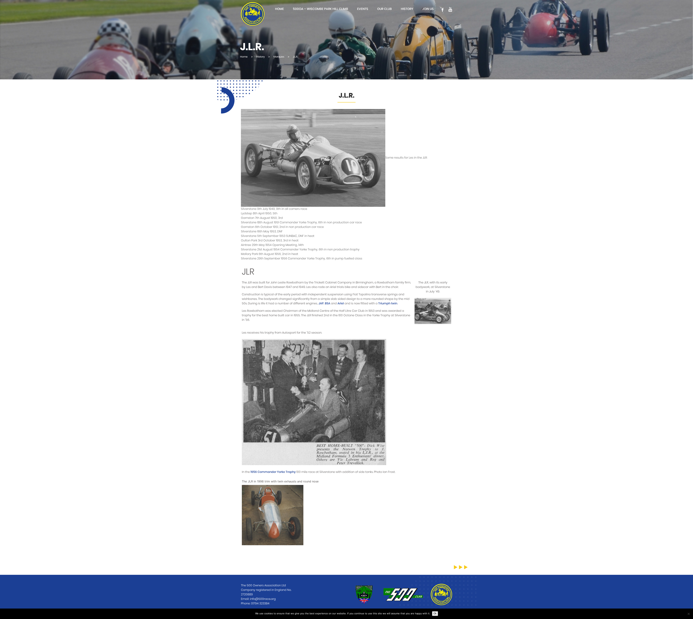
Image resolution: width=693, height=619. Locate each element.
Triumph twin (387, 303)
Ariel (340, 303)
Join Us (428, 8)
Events (362, 8)
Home (279, 8)
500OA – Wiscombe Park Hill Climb (320, 8)
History (407, 8)
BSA (327, 303)
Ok (435, 613)
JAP (321, 303)
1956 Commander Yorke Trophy (273, 472)
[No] (688, 614)
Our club (384, 8)
